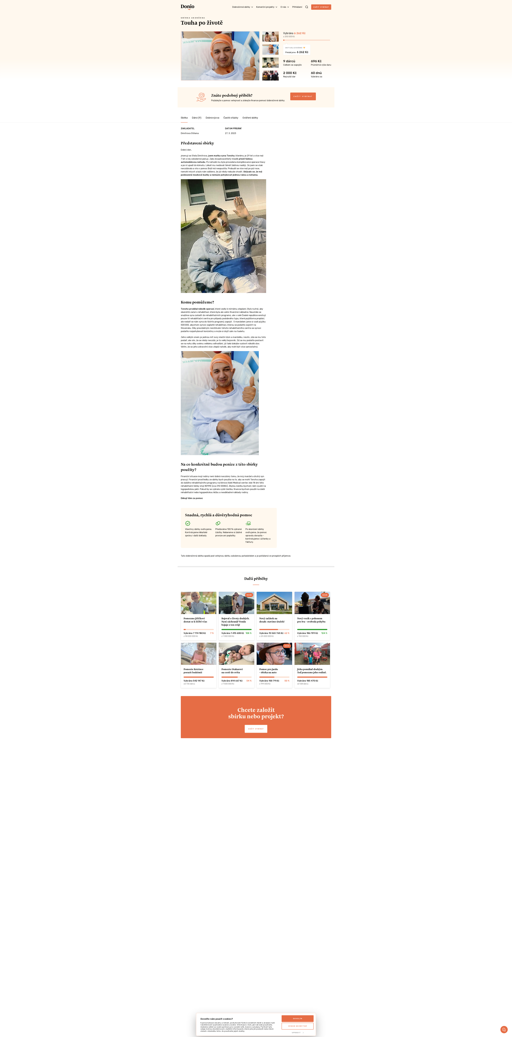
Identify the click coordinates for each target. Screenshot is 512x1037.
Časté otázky (230, 117)
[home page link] (187, 7)
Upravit (296, 1033)
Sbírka (184, 117)
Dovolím (297, 1019)
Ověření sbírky (250, 117)
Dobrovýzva (212, 117)
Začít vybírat (321, 7)
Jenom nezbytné (297, 1026)
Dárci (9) (196, 117)
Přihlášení (297, 7)
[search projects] (306, 7)
